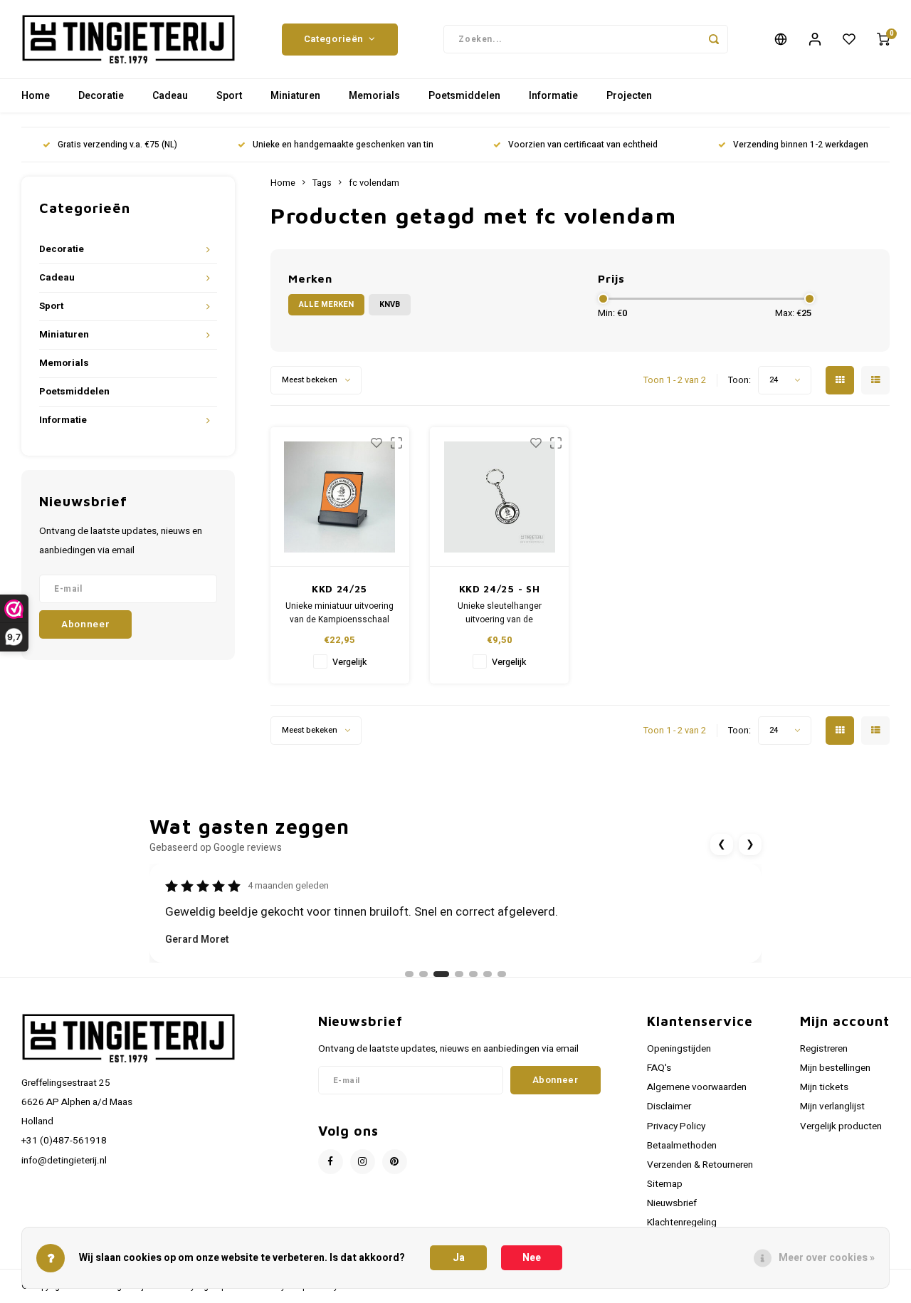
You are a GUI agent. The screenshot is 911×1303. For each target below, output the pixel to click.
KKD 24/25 (339, 588)
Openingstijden (679, 1049)
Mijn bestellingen (835, 1068)
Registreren (824, 1049)
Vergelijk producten (841, 1126)
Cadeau (170, 95)
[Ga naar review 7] (501, 974)
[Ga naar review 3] (441, 974)
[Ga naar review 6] (487, 974)
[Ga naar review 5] (473, 974)
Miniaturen (295, 95)
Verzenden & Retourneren (700, 1165)
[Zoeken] (714, 39)
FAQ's (659, 1068)
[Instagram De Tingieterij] (362, 1161)
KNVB (389, 304)
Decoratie (101, 95)
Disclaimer (669, 1106)
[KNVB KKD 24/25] (339, 497)
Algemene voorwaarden (697, 1087)
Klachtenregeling (682, 1222)
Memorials (374, 95)
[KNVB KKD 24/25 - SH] (499, 497)
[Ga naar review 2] (423, 974)
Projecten (629, 95)
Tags (322, 183)
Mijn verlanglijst (832, 1106)
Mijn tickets (824, 1087)
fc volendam (374, 183)
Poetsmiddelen (464, 95)
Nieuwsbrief (672, 1203)
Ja (459, 1257)
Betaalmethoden (682, 1146)
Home (35, 95)
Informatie (553, 95)
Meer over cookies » (827, 1257)
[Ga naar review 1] (409, 974)
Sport (229, 95)
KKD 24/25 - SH (499, 588)
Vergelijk (349, 662)
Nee (531, 1257)
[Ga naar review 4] (459, 974)
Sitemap (665, 1184)
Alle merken (326, 304)
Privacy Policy (676, 1126)
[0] (883, 39)
